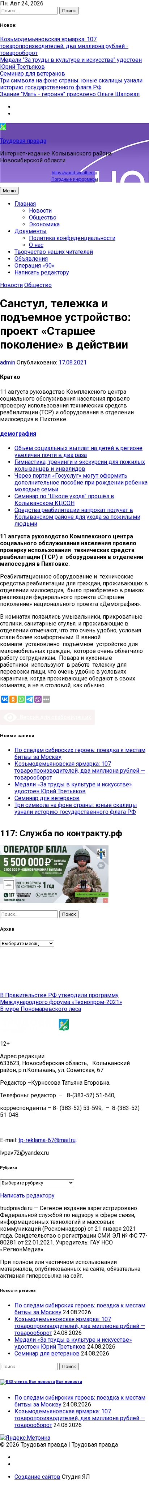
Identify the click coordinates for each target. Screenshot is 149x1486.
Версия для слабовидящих (54, 717)
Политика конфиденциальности (72, 238)
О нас (36, 245)
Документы (30, 231)
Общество (42, 217)
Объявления (31, 258)
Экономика (44, 224)
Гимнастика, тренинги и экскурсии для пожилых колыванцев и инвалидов (79, 465)
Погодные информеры (74, 179)
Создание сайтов (37, 1476)
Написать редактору (41, 272)
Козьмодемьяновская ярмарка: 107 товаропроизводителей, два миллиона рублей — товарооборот (79, 770)
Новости (40, 210)
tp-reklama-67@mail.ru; (47, 1140)
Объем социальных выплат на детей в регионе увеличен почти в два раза (78, 451)
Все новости (69, 1381)
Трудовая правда (23, 140)
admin (7, 362)
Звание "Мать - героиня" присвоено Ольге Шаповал (70, 94)
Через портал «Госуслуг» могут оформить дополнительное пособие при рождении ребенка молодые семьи (81, 482)
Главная (25, 203)
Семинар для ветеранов (32, 73)
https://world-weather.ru (74, 172)
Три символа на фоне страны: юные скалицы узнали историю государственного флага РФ (71, 84)
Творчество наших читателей (53, 251)
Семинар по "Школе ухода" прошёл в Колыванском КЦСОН (64, 500)
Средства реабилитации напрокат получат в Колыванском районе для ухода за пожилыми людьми (77, 517)
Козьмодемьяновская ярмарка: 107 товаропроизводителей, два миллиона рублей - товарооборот (64, 46)
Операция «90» (34, 265)
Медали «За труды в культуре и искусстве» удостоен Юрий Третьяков (73, 788)
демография (18, 433)
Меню (9, 190)
